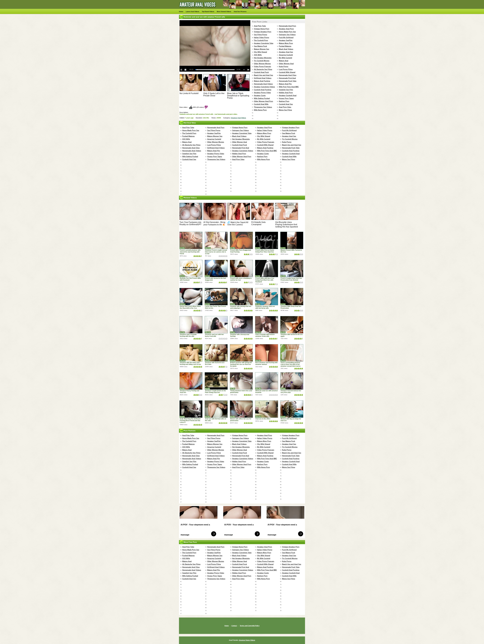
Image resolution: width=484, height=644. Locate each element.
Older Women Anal (286, 64)
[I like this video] (190, 107)
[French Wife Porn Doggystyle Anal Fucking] (241, 240)
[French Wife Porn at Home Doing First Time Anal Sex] (266, 240)
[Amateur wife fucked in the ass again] (291, 324)
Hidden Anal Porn (286, 93)
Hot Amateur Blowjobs (262, 58)
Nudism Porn (284, 101)
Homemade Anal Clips (287, 75)
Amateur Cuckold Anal (287, 95)
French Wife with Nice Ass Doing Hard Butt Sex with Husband (264, 280)
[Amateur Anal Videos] (198, 8)
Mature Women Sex (261, 49)
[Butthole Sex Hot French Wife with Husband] (190, 268)
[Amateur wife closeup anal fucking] (241, 324)
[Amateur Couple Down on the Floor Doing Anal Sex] (216, 381)
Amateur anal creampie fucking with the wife (188, 335)
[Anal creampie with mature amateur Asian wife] (266, 324)
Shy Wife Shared (260, 52)
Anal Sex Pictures (240, 11)
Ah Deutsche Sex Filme (263, 69)
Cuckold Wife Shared (287, 72)
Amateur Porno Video (262, 93)
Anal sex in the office (262, 419)
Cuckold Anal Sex (286, 104)
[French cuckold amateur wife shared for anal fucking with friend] (190, 240)
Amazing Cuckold (286, 55)
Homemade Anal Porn (287, 26)
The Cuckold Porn (261, 40)
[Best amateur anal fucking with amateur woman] (266, 352)
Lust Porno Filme (286, 69)
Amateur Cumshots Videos (264, 87)
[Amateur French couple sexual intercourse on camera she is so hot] (216, 240)
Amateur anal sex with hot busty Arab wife (214, 335)
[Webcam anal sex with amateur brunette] (266, 381)
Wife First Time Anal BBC (289, 87)
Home (181, 11)
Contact (234, 626)
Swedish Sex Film (286, 90)
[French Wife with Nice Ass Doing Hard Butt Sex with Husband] (266, 268)
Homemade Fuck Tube (287, 81)
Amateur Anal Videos (238, 118)
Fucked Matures (285, 46)
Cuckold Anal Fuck (261, 72)
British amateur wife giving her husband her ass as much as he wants (241, 364)
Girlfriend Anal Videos (262, 78)
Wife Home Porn (260, 110)
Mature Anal (283, 61)
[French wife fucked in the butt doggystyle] (216, 268)
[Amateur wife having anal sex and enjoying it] (241, 296)
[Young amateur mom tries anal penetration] (241, 381)
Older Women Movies (262, 64)
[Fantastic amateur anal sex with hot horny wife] (266, 296)
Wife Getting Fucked (262, 98)
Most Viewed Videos (224, 11)
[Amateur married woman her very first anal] (291, 381)
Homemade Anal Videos (263, 84)
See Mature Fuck (260, 46)
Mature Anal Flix (285, 84)
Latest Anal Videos (192, 11)
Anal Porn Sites (285, 107)
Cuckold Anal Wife (261, 104)
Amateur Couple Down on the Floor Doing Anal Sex (215, 391)
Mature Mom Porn (286, 43)
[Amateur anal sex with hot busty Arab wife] (216, 324)
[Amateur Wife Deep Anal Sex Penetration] (291, 296)
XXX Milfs (258, 55)
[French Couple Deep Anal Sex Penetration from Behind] (291, 268)
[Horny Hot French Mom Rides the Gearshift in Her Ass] (190, 296)
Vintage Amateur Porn (262, 32)
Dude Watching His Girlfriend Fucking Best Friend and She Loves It (190, 420)
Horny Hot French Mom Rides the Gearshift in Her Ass (190, 307)
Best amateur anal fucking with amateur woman (266, 363)
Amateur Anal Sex (286, 52)
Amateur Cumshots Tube (263, 43)
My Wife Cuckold (285, 58)
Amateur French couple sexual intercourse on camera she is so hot (216, 252)
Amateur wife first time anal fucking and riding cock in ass (190, 363)
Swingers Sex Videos (287, 35)
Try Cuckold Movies (261, 61)
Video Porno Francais (262, 66)
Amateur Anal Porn (286, 29)
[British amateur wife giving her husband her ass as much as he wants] (241, 352)
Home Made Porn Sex (287, 32)
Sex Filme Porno (260, 35)
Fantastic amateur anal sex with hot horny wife (265, 307)
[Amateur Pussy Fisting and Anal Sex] (190, 381)
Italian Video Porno (261, 37)
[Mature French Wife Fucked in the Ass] (291, 240)
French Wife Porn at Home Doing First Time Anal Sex (264, 251)
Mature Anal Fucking (262, 81)
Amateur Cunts (260, 95)
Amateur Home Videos (247, 640)
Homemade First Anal (287, 78)
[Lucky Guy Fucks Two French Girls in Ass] (216, 296)
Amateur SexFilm (285, 40)
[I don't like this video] (206, 107)
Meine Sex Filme (285, 110)
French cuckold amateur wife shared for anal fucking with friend (190, 252)
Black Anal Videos (286, 49)
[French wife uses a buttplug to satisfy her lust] (241, 268)
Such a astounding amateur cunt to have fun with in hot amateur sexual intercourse (290, 364)
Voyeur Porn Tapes (286, 98)
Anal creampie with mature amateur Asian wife (265, 335)
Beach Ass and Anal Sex (263, 75)
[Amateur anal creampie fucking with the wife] (190, 324)
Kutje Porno (283, 66)
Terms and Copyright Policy (250, 626)
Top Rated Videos (208, 11)
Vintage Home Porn (261, 29)
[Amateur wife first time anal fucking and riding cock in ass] (190, 352)
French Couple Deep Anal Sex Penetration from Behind (291, 279)
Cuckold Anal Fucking (262, 90)
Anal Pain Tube (260, 26)
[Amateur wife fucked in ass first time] (216, 352)
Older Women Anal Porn (263, 101)
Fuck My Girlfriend (286, 37)
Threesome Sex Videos (263, 107)
